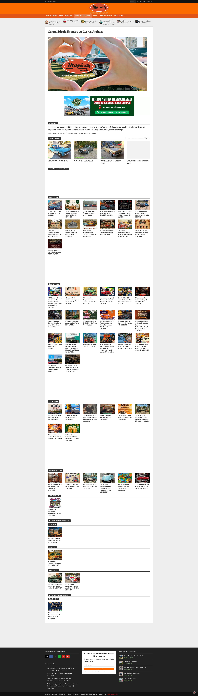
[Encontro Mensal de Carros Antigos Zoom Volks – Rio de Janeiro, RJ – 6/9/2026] (55, 314)
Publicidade (149, 1)
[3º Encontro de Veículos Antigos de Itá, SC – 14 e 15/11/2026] (90, 478)
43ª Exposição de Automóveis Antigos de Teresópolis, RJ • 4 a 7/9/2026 (54, 22)
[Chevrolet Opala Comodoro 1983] (138, 150)
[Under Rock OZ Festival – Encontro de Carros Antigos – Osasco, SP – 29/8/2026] (125, 205)
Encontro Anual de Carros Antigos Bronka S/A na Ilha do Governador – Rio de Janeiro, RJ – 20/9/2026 (107, 348)
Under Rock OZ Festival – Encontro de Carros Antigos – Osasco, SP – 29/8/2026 (124, 214)
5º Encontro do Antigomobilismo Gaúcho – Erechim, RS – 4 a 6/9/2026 (90, 300)
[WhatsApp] (59, 656)
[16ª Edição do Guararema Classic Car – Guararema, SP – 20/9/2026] (55, 359)
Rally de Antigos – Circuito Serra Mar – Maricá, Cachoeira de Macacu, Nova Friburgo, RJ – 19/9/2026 (109, 22)
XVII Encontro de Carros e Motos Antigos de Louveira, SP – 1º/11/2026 (55, 487)
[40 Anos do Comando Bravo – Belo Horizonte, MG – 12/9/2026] (125, 314)
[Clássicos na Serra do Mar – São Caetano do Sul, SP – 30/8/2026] (55, 244)
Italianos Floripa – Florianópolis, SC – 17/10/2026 (105, 417)
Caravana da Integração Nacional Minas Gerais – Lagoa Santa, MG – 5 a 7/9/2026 (107, 300)
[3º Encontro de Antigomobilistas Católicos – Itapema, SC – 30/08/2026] (90, 224)
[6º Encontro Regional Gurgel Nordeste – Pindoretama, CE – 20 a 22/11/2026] (125, 478)
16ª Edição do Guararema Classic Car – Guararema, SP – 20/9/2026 (55, 368)
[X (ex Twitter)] (55, 656)
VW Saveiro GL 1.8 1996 (83, 161)
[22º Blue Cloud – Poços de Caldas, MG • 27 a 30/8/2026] (55, 205)
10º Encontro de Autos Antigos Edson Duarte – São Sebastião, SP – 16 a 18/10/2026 (90, 418)
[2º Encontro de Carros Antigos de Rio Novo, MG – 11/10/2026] (55, 409)
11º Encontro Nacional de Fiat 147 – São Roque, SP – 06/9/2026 (90, 323)
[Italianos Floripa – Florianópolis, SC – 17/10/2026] (107, 409)
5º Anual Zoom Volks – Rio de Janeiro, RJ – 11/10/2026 (71, 417)
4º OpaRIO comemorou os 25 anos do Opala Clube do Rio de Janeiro (127, 21)
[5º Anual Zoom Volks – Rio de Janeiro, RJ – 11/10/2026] (72, 409)
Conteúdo (68, 16)
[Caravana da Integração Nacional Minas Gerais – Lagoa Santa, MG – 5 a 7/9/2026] (107, 291)
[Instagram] (47, 656)
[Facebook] (51, 656)
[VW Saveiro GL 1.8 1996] (85, 150)
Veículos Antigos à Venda (54, 16)
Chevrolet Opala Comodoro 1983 (138, 162)
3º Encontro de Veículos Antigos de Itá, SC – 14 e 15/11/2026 (90, 486)
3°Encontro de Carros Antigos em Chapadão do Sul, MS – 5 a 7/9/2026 (141, 300)
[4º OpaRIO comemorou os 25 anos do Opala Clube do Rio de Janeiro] (119, 21)
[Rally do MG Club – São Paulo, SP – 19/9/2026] (90, 338)
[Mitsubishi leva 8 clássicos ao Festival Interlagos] (64, 21)
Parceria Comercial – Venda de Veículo (113, 16)
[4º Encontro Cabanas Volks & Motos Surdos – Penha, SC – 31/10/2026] (55, 428)
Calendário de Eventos (82, 16)
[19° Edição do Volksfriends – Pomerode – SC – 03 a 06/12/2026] (55, 503)
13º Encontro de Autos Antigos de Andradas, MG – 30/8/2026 (107, 232)
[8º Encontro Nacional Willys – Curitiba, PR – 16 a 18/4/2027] (55, 532)
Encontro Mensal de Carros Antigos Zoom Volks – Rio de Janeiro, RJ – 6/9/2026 (54, 324)
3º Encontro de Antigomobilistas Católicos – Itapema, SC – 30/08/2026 (90, 233)
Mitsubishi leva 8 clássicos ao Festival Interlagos (73, 21)
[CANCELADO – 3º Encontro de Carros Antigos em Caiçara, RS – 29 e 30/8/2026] (55, 224)
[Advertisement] (94, 182)
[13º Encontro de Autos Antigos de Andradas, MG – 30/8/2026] (107, 224)
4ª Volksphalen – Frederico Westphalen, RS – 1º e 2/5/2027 (54, 563)
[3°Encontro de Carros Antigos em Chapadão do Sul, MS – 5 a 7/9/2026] (142, 291)
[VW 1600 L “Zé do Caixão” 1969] (112, 150)
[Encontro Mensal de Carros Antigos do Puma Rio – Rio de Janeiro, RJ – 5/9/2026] (125, 291)
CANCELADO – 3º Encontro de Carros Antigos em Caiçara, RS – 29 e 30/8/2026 (54, 233)
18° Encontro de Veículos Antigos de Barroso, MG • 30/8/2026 (71, 233)
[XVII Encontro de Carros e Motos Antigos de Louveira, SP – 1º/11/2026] (55, 478)
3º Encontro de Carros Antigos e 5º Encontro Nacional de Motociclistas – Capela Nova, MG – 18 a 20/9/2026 (141, 325)
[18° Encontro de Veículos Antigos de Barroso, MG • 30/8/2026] (72, 224)
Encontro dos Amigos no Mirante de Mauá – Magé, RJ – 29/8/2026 (145, 21)
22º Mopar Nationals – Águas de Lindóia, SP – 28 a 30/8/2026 (89, 213)
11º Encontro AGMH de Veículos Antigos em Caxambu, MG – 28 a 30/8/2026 (72, 214)
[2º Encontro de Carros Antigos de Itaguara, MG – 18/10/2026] (125, 409)
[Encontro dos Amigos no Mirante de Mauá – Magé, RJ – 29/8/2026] (137, 21)
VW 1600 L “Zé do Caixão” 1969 (111, 162)
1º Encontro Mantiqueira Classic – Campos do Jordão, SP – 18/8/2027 (55, 586)
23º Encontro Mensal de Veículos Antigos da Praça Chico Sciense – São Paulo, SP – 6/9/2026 (107, 325)
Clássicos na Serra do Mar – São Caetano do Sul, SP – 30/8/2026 (54, 252)
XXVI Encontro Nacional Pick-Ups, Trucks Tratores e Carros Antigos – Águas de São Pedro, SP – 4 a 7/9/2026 (55, 302)
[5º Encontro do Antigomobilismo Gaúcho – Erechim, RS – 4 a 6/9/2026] (90, 291)
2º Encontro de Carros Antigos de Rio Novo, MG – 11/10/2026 (54, 417)
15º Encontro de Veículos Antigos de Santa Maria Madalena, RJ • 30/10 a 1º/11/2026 (142, 418)
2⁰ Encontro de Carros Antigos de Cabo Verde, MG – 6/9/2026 (72, 323)
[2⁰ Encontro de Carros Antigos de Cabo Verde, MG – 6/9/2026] (72, 314)
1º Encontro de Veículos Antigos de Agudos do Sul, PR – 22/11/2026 (142, 486)
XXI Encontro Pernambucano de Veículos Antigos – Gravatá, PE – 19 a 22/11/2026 (105, 488)
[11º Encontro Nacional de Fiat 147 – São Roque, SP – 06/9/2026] (90, 314)
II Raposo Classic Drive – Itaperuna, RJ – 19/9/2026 (55, 346)
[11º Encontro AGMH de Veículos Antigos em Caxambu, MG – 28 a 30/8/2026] (72, 205)
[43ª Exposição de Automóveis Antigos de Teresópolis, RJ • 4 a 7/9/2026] (46, 22)
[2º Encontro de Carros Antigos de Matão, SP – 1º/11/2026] (72, 478)
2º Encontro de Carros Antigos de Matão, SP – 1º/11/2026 (72, 486)
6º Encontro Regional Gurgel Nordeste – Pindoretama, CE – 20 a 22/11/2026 (124, 487)
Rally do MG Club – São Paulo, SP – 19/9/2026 (89, 345)
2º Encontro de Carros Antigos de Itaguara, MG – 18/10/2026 (125, 417)
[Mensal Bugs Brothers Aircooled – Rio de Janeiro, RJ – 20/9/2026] (125, 338)
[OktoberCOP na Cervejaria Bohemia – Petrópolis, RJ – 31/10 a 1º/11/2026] (83, 21)
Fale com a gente (141, 1)
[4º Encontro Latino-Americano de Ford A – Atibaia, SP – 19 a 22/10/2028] (55, 606)
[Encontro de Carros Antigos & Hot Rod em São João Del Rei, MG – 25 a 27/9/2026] (72, 359)
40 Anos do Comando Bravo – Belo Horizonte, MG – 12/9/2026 (125, 323)
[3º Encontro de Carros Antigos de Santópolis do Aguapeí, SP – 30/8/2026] (142, 224)
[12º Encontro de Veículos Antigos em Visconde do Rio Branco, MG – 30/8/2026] (125, 224)
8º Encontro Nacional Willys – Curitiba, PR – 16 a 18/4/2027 (54, 540)
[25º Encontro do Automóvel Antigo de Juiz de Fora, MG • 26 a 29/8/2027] (72, 578)
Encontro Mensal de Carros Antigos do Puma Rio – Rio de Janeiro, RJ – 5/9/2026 (125, 300)
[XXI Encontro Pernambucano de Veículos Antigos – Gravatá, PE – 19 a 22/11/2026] (107, 478)
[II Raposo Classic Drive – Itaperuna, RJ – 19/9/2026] (55, 338)
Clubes (95, 16)
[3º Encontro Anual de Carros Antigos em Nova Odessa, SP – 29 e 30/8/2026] (142, 205)
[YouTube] (68, 656)
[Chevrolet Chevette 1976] (59, 150)
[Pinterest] (63, 656)
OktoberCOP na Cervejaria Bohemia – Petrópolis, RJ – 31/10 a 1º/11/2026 (91, 21)
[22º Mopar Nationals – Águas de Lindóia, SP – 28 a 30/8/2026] (90, 205)
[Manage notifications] (194, 692)
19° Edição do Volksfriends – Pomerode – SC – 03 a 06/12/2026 (54, 512)
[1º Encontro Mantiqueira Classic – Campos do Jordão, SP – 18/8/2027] (55, 578)
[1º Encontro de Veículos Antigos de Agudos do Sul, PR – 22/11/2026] (142, 478)
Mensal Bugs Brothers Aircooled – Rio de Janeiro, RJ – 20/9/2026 (125, 346)
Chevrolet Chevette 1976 (58, 161)
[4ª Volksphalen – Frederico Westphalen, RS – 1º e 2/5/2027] (55, 555)
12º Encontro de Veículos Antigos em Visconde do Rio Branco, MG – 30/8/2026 (125, 233)
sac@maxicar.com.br (113, 694)
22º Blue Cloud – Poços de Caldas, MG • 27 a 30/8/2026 (54, 213)
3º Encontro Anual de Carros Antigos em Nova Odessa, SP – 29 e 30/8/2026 (142, 214)
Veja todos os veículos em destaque (135, 138)
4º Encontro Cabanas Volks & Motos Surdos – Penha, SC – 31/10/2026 (55, 436)
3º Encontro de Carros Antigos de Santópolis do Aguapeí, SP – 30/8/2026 (141, 233)
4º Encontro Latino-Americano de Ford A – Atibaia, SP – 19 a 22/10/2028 (54, 615)
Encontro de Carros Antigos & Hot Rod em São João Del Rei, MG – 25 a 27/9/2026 (72, 368)
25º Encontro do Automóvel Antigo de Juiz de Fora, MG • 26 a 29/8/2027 (72, 587)
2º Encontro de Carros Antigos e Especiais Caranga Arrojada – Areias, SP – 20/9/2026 (142, 347)
